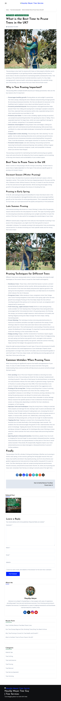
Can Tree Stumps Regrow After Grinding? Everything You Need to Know (26, 629)
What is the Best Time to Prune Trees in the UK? (19, 637)
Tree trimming (10, 676)
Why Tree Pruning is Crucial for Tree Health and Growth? (22, 633)
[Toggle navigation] (6, 3)
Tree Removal (11, 502)
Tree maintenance (11, 660)
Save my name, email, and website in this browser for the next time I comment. (29, 569)
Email (8, 555)
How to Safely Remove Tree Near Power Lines (19, 625)
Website (8, 562)
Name (8, 547)
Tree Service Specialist (21, 15)
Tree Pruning (10, 15)
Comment (9, 525)
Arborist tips (11, 500)
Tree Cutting (9, 656)
